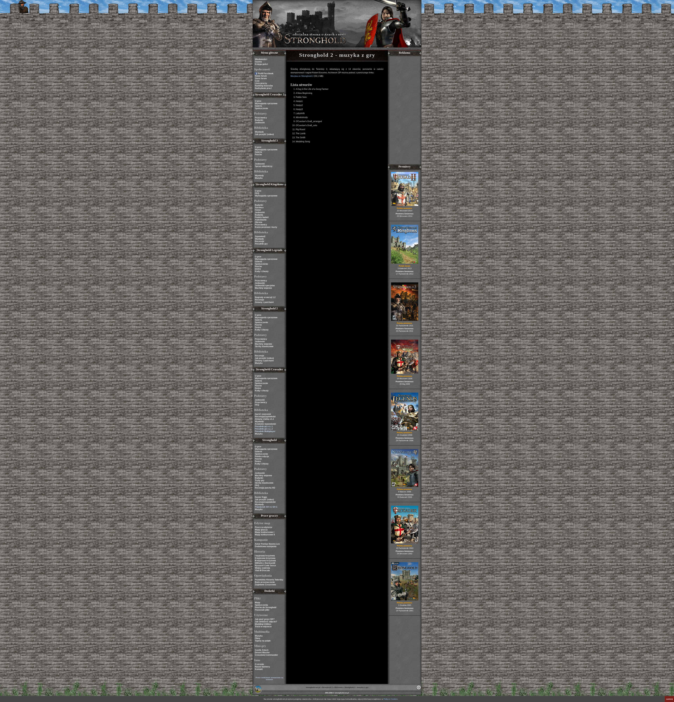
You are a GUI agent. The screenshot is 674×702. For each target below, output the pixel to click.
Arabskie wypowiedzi (265, 424)
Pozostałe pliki (262, 610)
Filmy (257, 638)
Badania (259, 215)
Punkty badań (262, 217)
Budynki (259, 120)
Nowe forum (261, 76)
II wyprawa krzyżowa (265, 558)
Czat (257, 81)
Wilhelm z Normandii (265, 563)
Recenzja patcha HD (265, 488)
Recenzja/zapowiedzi (265, 416)
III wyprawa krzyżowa (265, 560)
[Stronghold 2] (404, 486)
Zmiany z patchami (264, 302)
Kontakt (259, 669)
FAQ (257, 193)
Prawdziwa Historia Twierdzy (269, 580)
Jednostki (260, 122)
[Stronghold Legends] (404, 430)
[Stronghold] (404, 600)
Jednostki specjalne (265, 285)
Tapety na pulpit (262, 641)
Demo (258, 269)
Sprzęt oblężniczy (263, 166)
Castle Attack (262, 650)
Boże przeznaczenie (265, 582)
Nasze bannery (262, 667)
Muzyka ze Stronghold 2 (302, 76)
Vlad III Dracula (262, 570)
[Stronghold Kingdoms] (404, 263)
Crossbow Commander (266, 655)
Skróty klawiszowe (264, 346)
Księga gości (261, 64)
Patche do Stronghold (265, 607)
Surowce (259, 207)
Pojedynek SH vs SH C (266, 507)
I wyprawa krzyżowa (265, 555)
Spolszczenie (261, 108)
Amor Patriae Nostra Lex (267, 544)
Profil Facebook (265, 73)
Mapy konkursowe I (264, 532)
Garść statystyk (263, 414)
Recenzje (259, 241)
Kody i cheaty (262, 271)
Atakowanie (261, 220)
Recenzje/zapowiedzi (265, 502)
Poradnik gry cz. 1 (264, 426)
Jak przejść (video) (264, 134)
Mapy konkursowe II (265, 534)
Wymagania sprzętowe (266, 103)
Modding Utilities (263, 624)
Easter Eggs (261, 497)
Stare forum (261, 78)
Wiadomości (261, 59)
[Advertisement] (405, 110)
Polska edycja (262, 456)
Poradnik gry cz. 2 (264, 429)
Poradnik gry (261, 244)
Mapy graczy (261, 530)
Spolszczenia (261, 605)
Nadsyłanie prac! (263, 88)
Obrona (258, 222)
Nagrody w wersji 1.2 (265, 297)
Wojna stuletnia (262, 568)
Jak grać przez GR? (265, 619)
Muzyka (259, 178)
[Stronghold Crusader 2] (404, 205)
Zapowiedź (260, 236)
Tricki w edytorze (263, 626)
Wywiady (259, 132)
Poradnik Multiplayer (265, 431)
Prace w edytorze (263, 527)
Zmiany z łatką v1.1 (264, 419)
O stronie (259, 664)
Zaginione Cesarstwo (265, 584)
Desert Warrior (262, 652)
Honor (258, 210)
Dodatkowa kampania (265, 546)
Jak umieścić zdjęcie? (266, 621)
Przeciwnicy (261, 117)
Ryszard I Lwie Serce (265, 565)
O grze (258, 101)
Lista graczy (261, 83)
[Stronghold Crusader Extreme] (404, 373)
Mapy (257, 602)
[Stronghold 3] (404, 320)
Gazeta (258, 62)
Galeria (258, 106)
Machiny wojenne (263, 288)
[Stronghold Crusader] (404, 543)
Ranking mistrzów (264, 86)
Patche (258, 154)
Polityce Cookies (391, 699)
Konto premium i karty (266, 227)
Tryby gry (259, 480)
